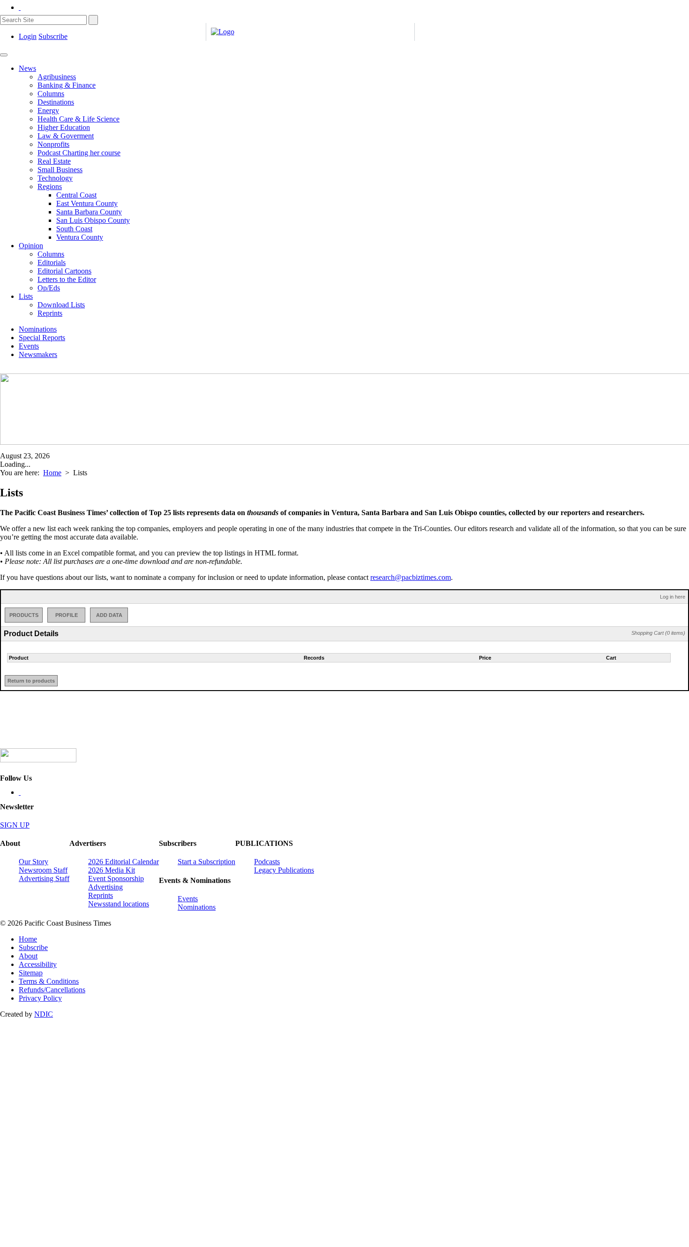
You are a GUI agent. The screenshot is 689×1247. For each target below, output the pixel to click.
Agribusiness (56, 77)
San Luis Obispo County (93, 220)
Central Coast (76, 195)
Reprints (49, 313)
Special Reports (42, 338)
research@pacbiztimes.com (410, 577)
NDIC (43, 1014)
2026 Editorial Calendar (123, 862)
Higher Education (63, 127)
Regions (49, 186)
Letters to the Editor (66, 279)
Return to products (31, 681)
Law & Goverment (65, 136)
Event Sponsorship (116, 878)
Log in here (672, 597)
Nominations (38, 329)
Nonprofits (53, 144)
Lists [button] (26, 296)
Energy (48, 110)
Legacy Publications (284, 870)
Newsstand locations (118, 904)
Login (28, 36)
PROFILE (66, 615)
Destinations (55, 102)
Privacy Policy (40, 998)
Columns (50, 94)
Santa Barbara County (89, 212)
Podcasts (267, 862)
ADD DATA (109, 615)
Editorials (51, 262)
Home (52, 473)
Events (29, 346)
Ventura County (79, 237)
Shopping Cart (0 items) (658, 633)
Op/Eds (48, 288)
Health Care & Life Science (78, 119)
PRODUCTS (23, 615)
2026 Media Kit (111, 870)
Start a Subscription (206, 862)
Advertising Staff (44, 878)
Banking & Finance (66, 85)
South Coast (74, 229)
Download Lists (61, 305)
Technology (55, 178)
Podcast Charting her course (78, 153)
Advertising (105, 887)
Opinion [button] (31, 246)
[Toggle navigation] (3, 54)
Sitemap (31, 973)
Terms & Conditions (49, 981)
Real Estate (54, 161)
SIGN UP (15, 825)
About (28, 956)
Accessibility (38, 964)
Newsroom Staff (43, 870)
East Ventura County (87, 203)
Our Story (33, 862)
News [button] (27, 68)
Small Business (59, 170)
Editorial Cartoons (64, 271)
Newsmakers (38, 354)
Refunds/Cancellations (52, 990)
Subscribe (52, 36)
